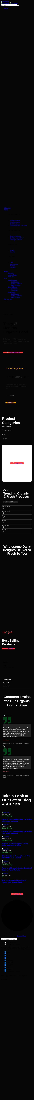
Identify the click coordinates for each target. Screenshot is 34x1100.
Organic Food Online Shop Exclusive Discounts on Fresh (17, 820)
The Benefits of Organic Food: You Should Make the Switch (16, 857)
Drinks (4, 877)
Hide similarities (11, 942)
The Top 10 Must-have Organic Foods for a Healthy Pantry (14, 881)
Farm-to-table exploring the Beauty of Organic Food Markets (17, 869)
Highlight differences (13, 944)
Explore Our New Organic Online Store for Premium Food (15, 844)
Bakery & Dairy (7, 816)
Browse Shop (21, 936)
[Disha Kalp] (5, 1)
